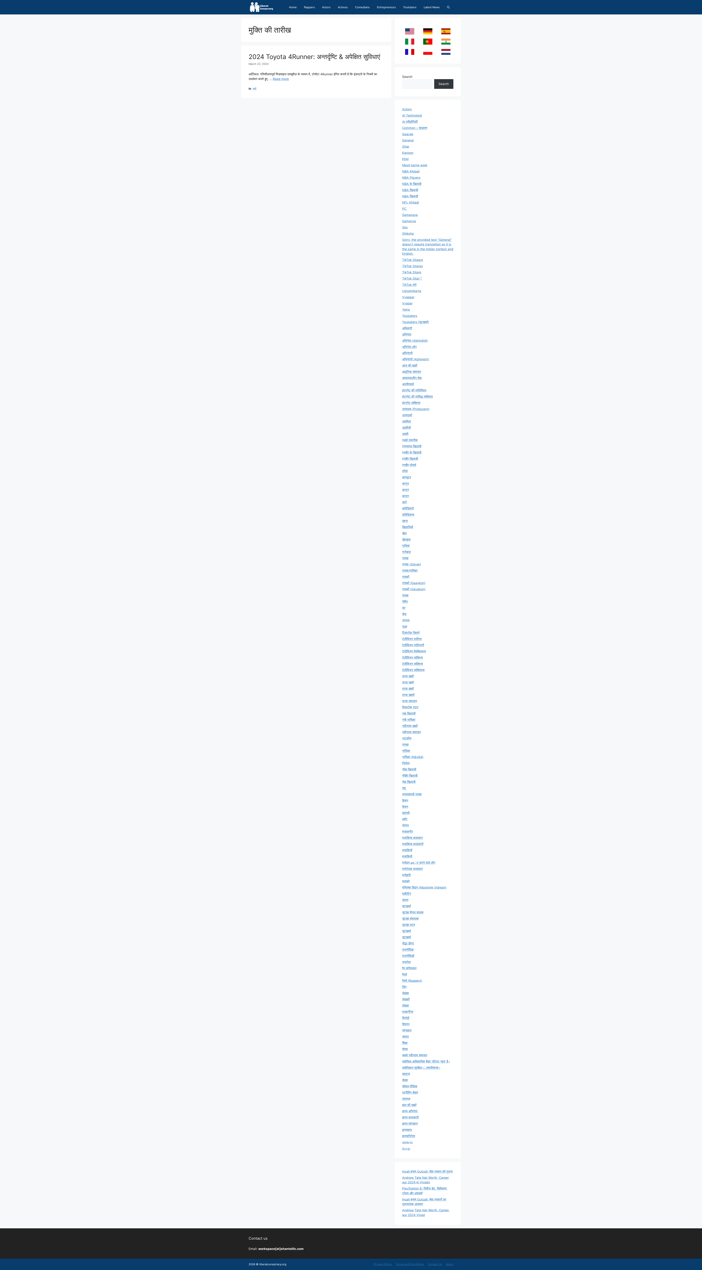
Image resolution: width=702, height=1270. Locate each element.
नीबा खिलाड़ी (409, 769)
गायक (405, 558)
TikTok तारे (409, 285)
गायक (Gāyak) (411, 564)
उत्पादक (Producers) (415, 409)
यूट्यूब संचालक (410, 918)
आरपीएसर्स (408, 384)
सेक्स (405, 1080)
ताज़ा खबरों (408, 695)
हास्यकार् (407, 1130)
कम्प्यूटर (406, 477)
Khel (405, 159)
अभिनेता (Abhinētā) (415, 340)
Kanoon (407, 153)
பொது (406, 1148)
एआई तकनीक (410, 440)
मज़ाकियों (407, 850)
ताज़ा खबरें (408, 676)
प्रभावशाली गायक (412, 794)
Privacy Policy (383, 1264)
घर (403, 608)
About (449, 1264)
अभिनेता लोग (409, 347)
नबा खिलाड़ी (409, 713)
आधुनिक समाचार (411, 372)
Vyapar (407, 303)
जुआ (404, 626)
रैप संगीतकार (409, 968)
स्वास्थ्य (406, 1099)
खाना (405, 521)
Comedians (362, 7)
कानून (405, 496)
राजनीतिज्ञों (408, 956)
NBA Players (411, 177)
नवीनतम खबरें (410, 726)
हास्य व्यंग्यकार (410, 1123)
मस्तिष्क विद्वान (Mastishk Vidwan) (424, 887)
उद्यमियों (406, 427)
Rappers (309, 7)
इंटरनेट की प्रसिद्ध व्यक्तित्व (417, 396)
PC (404, 209)
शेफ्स (405, 1049)
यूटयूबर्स (406, 906)
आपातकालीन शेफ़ (412, 378)
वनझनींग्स (407, 1012)
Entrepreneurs (386, 7)
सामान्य (406, 1074)
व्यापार (405, 1036)
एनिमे (405, 471)
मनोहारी (406, 875)
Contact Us (435, 1264)
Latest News (432, 7)
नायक (405, 744)
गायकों (405, 577)
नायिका (406, 751)
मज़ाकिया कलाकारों (412, 844)
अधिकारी (407, 328)
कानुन (405, 483)
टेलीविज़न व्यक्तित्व (412, 664)
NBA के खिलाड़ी (411, 184)
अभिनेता (406, 334)
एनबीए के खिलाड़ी (411, 452)
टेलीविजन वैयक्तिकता (414, 651)
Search (407, 77)
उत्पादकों (407, 415)
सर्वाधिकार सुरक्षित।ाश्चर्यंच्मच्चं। (421, 1068)
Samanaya (410, 215)
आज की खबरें (409, 365)
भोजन (405, 825)
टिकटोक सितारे (411, 633)
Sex (405, 227)
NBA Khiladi (411, 171)
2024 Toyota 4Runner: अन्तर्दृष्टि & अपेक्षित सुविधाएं (314, 56)
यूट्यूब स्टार (408, 925)
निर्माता (406, 763)
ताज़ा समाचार (409, 701)
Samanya (409, 221)
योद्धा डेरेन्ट (408, 943)
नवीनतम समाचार (411, 732)
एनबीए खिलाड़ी (410, 459)
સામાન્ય (407, 1142)
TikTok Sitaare (412, 260)
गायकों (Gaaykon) (413, 583)
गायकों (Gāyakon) (413, 589)
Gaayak (407, 134)
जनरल (406, 620)
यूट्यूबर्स (406, 937)
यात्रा (405, 900)
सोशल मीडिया (409, 1086)
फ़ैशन (405, 800)
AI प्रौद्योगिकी (410, 122)
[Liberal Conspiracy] (261, 7)
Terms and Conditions (410, 1264)
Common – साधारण (414, 128)
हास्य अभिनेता (410, 1111)
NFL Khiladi (410, 202)
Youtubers (409, 7)
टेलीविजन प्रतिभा (412, 639)
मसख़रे (406, 881)
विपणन (406, 1024)
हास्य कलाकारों (410, 1117)
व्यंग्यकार (407, 1030)
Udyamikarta (411, 291)
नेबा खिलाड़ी (409, 782)
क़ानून (405, 490)
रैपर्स (404, 974)
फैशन (405, 807)
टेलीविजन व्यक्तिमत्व (413, 670)
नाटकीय (406, 738)
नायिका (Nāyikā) (412, 757)
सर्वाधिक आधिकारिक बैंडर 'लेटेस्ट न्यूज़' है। (426, 1061)
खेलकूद (406, 539)
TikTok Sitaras (412, 266)
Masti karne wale (414, 165)
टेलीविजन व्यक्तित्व (412, 657)
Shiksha (408, 233)
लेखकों (406, 999)
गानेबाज (406, 552)
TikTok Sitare (411, 272)
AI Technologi (412, 115)
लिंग (404, 987)
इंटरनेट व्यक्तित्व (411, 403)
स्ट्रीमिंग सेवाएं (410, 1092)
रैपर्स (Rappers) (412, 981)
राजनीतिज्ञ (408, 949)
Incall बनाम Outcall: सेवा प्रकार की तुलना (427, 1171)
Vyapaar (408, 297)
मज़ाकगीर (407, 831)
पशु (404, 788)
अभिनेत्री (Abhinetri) (415, 359)
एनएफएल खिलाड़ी (411, 446)
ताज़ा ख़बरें (408, 682)
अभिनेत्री (407, 353)
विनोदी (405, 1018)
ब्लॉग (404, 819)
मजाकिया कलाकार (412, 838)
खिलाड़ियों (407, 527)
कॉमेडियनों (408, 508)
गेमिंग (405, 601)
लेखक (405, 993)
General (408, 140)
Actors (326, 7)
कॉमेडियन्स (408, 514)
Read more (281, 79)
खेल (404, 533)
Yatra (406, 309)
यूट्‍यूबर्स (406, 931)
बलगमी (406, 813)
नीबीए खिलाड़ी (410, 775)
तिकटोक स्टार (410, 707)
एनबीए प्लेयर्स (409, 465)
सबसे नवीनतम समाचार (414, 1055)
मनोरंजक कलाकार (412, 869)
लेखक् (405, 1005)
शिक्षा (404, 1043)
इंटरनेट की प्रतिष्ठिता (414, 390)
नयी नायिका (408, 720)
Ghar (405, 146)
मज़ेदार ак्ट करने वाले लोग (418, 862)
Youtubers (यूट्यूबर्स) (415, 322)
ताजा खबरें (408, 688)
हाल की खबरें (409, 1105)
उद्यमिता (406, 421)
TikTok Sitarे (412, 278)
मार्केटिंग (406, 894)
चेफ (404, 614)
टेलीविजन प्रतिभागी (413, 645)
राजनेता (406, 962)
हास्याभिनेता (408, 1136)
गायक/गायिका (410, 570)
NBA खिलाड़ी (410, 190)
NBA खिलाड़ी (410, 196)
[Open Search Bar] (448, 7)
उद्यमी (405, 434)
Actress (343, 7)
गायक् (405, 595)
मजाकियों (407, 856)
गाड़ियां (406, 546)
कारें (254, 88)
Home (293, 7)
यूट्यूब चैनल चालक (413, 912)
